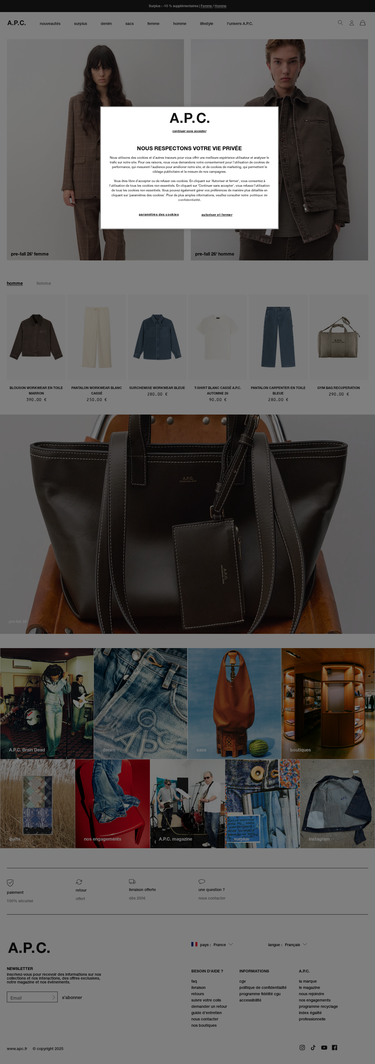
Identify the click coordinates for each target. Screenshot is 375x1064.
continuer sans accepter (189, 131)
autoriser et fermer (217, 215)
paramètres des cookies (159, 214)
